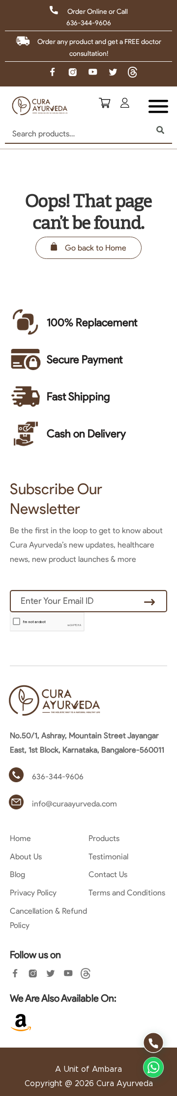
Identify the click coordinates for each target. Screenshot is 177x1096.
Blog (17, 874)
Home (20, 838)
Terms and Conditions (126, 892)
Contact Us (107, 874)
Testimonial (108, 856)
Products (103, 838)
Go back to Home (95, 248)
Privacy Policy (33, 892)
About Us (26, 856)
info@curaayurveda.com (74, 803)
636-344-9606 (88, 23)
